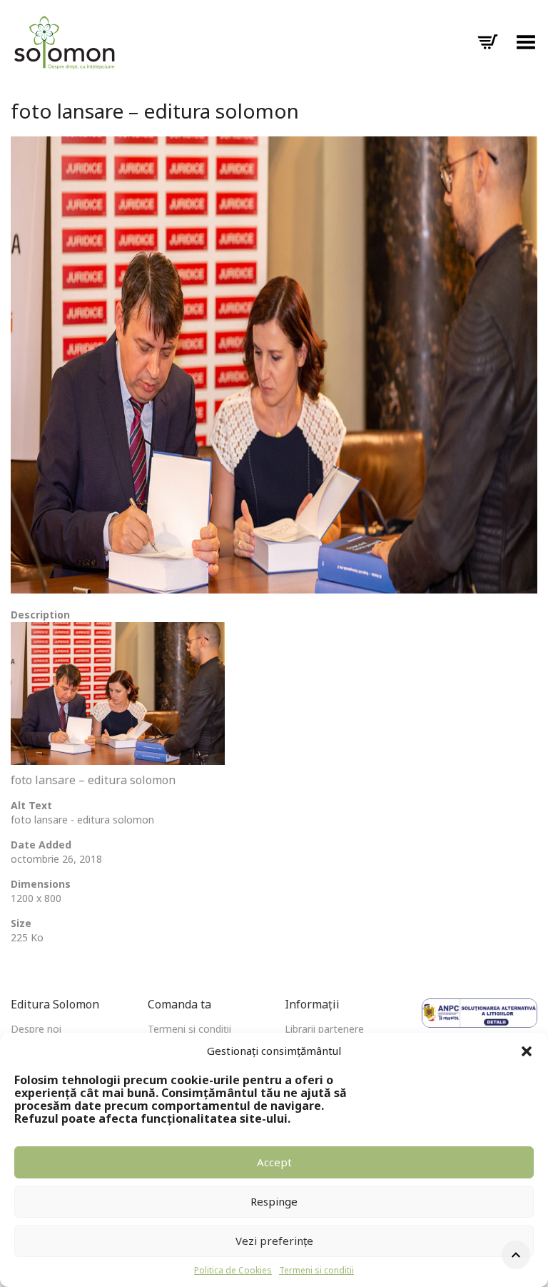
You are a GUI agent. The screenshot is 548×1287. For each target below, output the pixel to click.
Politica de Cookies (233, 1270)
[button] (526, 1051)
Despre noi (36, 1029)
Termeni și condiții (189, 1029)
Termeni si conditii (316, 1270)
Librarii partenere (324, 1029)
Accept (274, 1162)
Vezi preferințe (274, 1240)
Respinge (274, 1201)
